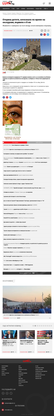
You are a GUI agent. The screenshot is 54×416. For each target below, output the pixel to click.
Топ (23, 13)
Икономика (30, 8)
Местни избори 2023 (40, 374)
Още (45, 8)
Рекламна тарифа (39, 367)
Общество (39, 8)
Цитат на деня (22, 380)
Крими (23, 8)
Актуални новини (29, 13)
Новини (9, 13)
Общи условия (39, 369)
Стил (20, 376)
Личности (21, 385)
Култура (3, 374)
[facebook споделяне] (41, 34)
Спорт (3, 371)
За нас (36, 366)
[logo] (8, 3)
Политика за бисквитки (41, 371)
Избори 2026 (38, 378)
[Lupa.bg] (4, 73)
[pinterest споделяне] (44, 34)
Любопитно (6, 8)
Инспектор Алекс (23, 369)
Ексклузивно (5, 366)
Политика (4, 369)
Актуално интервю (23, 382)
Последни (15, 142)
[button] (33, 325)
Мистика (21, 378)
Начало (4, 13)
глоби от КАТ (38, 373)
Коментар (21, 374)
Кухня (20, 371)
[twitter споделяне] (48, 34)
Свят (18, 8)
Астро (20, 383)
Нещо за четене (5, 373)
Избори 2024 (38, 376)
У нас (13, 8)
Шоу (20, 366)
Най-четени (39, 142)
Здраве (20, 367)
